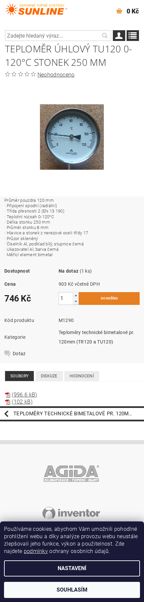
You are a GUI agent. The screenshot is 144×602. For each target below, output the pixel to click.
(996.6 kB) (24, 394)
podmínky (36, 551)
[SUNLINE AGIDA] (36, 8)
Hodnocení (82, 376)
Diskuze (49, 376)
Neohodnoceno (56, 75)
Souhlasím (72, 590)
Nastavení (72, 568)
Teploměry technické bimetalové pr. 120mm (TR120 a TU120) (78, 414)
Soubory (19, 376)
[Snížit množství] (76, 301)
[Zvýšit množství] (76, 295)
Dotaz (19, 353)
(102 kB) (22, 402)
